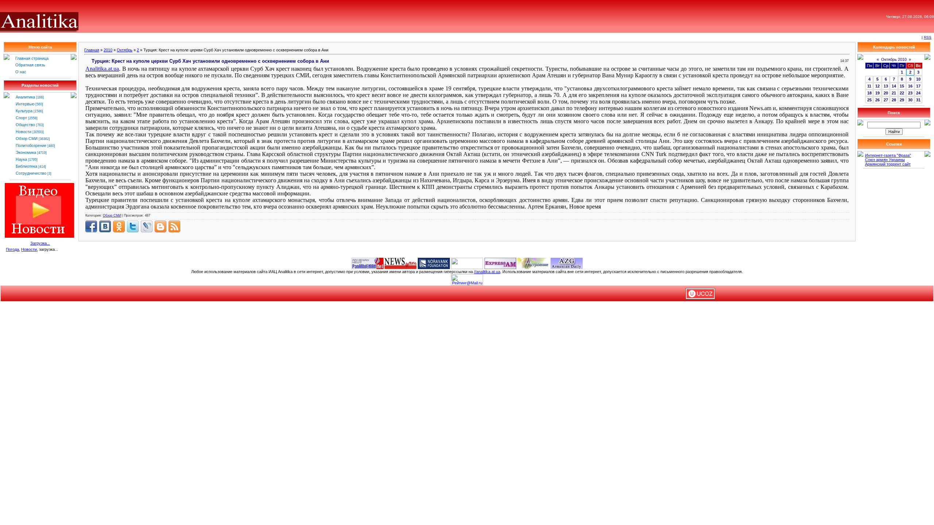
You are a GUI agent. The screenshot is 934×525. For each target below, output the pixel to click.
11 (869, 86)
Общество (25, 124)
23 (910, 93)
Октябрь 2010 (894, 59)
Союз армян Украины (885, 160)
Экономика (26, 152)
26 (877, 100)
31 (918, 100)
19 (877, 93)
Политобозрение (31, 145)
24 (918, 93)
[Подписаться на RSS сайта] (174, 226)
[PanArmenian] (367, 263)
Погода (12, 249)
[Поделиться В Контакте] (105, 226)
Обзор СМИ (27, 138)
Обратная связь (30, 65)
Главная (91, 50)
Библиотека (26, 166)
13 (886, 86)
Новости (23, 131)
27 (886, 100)
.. (102, 69)
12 (877, 86)
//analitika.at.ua (487, 271)
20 (886, 93)
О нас (20, 72)
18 (869, 93)
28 (894, 100)
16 (910, 86)
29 (902, 100)
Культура (24, 111)
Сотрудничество (31, 173)
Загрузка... (40, 243)
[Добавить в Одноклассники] (119, 226)
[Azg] (567, 263)
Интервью (25, 104)
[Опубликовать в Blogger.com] (160, 226)
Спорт (21, 118)
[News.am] (401, 263)
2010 (108, 50)
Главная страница (32, 58)
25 (869, 100)
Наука (21, 159)
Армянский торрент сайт (888, 164)
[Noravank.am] (434, 263)
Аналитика (25, 97)
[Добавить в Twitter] (133, 226)
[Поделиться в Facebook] (91, 226)
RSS (927, 37)
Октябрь (124, 50)
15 (902, 86)
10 (918, 79)
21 (894, 93)
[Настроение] (533, 263)
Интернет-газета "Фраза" (888, 155)
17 (918, 86)
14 (894, 86)
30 (910, 100)
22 (902, 93)
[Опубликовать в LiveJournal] (147, 226)
